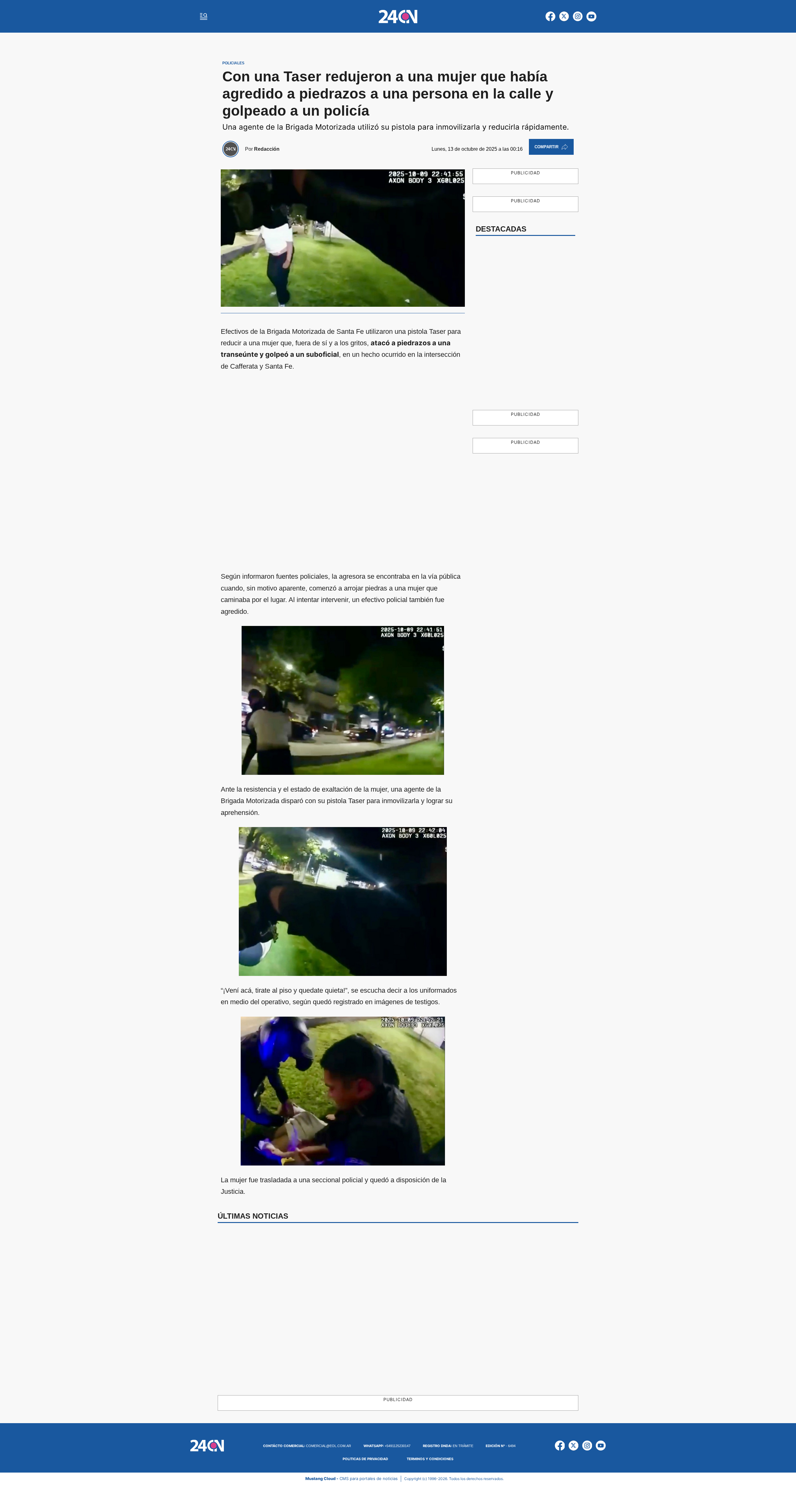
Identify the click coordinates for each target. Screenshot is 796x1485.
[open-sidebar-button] (203, 16)
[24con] (398, 16)
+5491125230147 (386, 1446)
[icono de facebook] (550, 16)
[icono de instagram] (578, 16)
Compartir (546, 147)
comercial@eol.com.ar (307, 1446)
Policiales (233, 63)
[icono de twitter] (564, 16)
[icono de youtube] (591, 16)
